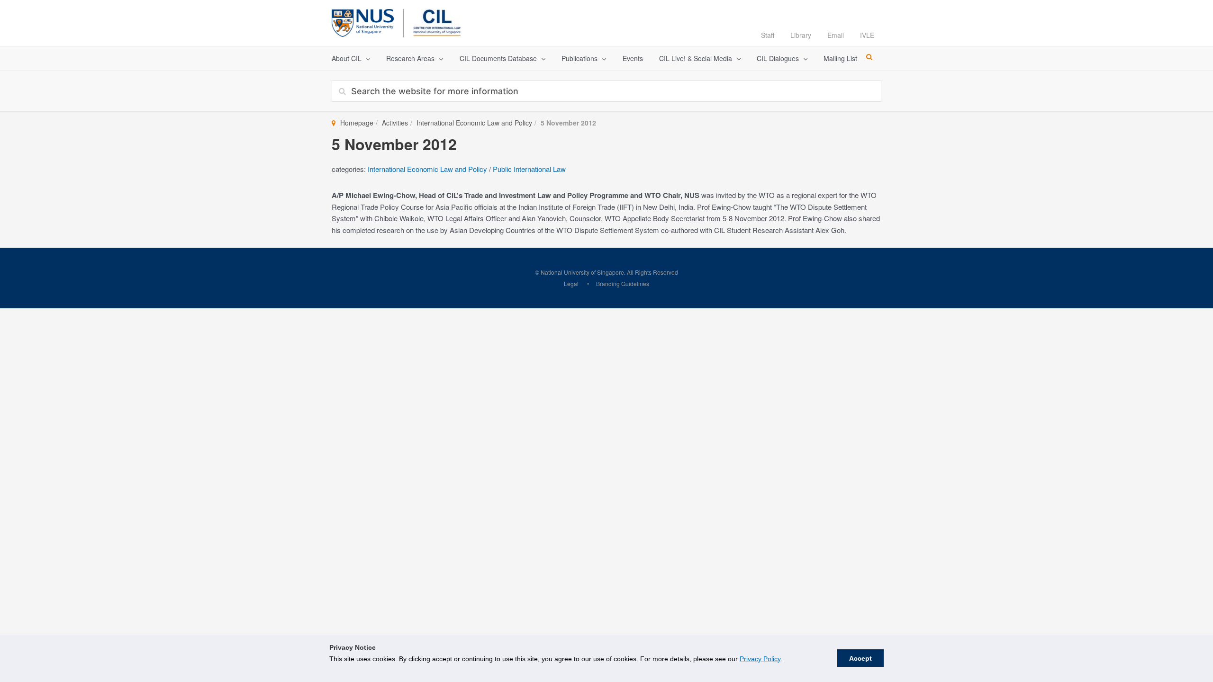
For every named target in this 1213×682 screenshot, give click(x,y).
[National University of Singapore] (363, 22)
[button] (366, 58)
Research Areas (410, 58)
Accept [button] (860, 658)
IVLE (867, 35)
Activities (395, 122)
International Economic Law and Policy (474, 122)
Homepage (356, 122)
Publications (579, 58)
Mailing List (840, 58)
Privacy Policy (760, 659)
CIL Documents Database (498, 58)
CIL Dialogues (778, 58)
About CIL (347, 58)
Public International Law (529, 169)
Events (633, 58)
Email (835, 35)
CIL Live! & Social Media (695, 58)
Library (800, 35)
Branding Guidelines (622, 283)
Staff (767, 35)
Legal (571, 283)
